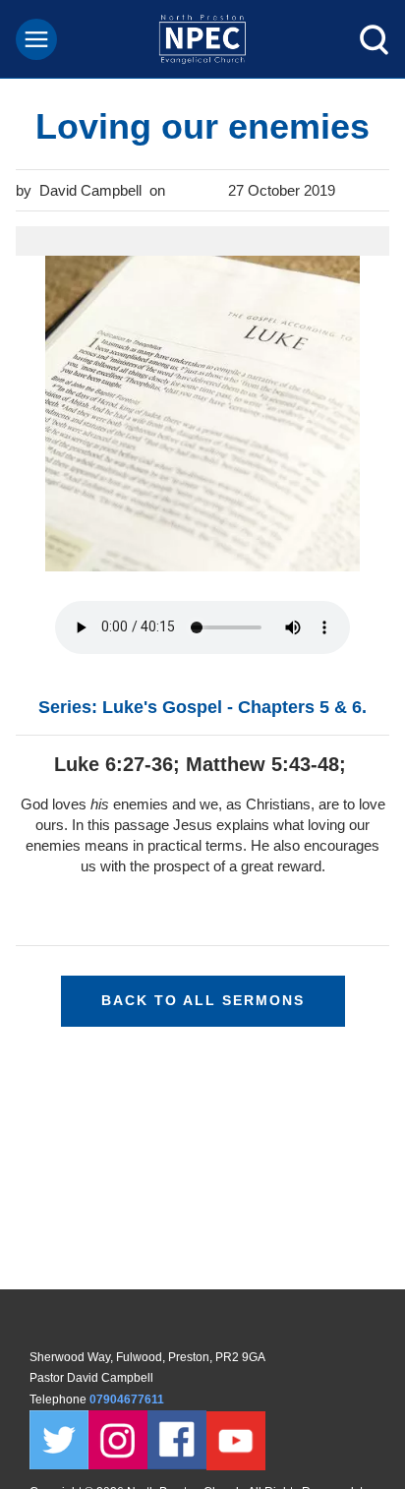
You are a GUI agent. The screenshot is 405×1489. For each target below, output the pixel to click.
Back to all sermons (203, 1000)
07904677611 (128, 1399)
